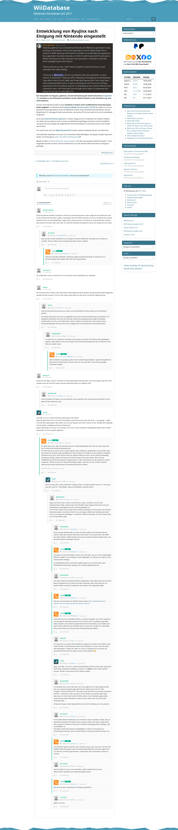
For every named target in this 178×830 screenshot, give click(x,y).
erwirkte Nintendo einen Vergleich (62, 141)
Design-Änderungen (135, 197)
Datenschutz (132, 202)
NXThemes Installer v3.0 (133, 231)
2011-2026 (142, 191)
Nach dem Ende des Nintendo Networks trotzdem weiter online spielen (140, 113)
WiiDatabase (52, 7)
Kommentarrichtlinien (60, 175)
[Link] (68, 195)
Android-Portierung (52, 119)
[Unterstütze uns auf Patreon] (141, 46)
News (36, 19)
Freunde (130, 205)
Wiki (41, 19)
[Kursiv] (48, 195)
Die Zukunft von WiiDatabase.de (139, 195)
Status (129, 207)
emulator (81, 40)
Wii (83, 19)
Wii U (61, 19)
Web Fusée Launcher (135, 118)
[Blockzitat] (62, 195)
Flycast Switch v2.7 (131, 227)
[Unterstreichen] (50, 195)
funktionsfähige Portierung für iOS (78, 107)
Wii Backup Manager (132, 157)
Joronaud (73, 743)
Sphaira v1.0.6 (129, 234)
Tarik (59, 443)
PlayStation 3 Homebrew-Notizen (140, 138)
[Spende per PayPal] (135, 46)
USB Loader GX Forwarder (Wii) (136, 151)
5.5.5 (134, 87)
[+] (74, 195)
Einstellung (73, 40)
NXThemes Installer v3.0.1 (134, 224)
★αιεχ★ (65, 253)
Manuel (60, 396)
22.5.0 (135, 81)
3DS (54, 19)
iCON (64, 481)
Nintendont (128, 175)
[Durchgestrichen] (53, 195)
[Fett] (45, 195)
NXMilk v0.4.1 (129, 220)
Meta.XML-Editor (133, 121)
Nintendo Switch (59, 40)
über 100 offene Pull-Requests (66, 137)
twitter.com (108, 153)
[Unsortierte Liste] (59, 195)
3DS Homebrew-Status (136, 136)
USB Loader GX (129, 163)
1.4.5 (134, 94)
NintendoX (74, 529)
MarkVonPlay (62, 235)
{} (71, 195)
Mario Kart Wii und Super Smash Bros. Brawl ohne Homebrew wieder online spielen (139, 130)
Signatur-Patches (130, 169)
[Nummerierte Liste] (56, 195)
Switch (47, 19)
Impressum (131, 200)
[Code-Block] (65, 195)
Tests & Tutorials (93, 19)
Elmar (60, 308)
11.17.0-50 (137, 91)
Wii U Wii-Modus (72, 19)
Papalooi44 (70, 356)
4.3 (134, 98)
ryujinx (87, 40)
